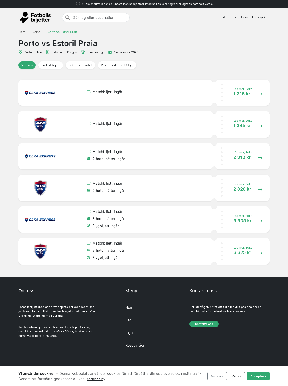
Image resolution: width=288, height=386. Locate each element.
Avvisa (237, 376)
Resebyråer (260, 17)
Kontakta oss (204, 324)
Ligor (244, 17)
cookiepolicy (96, 379)
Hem (226, 17)
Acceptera (258, 376)
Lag (235, 17)
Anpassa (217, 376)
